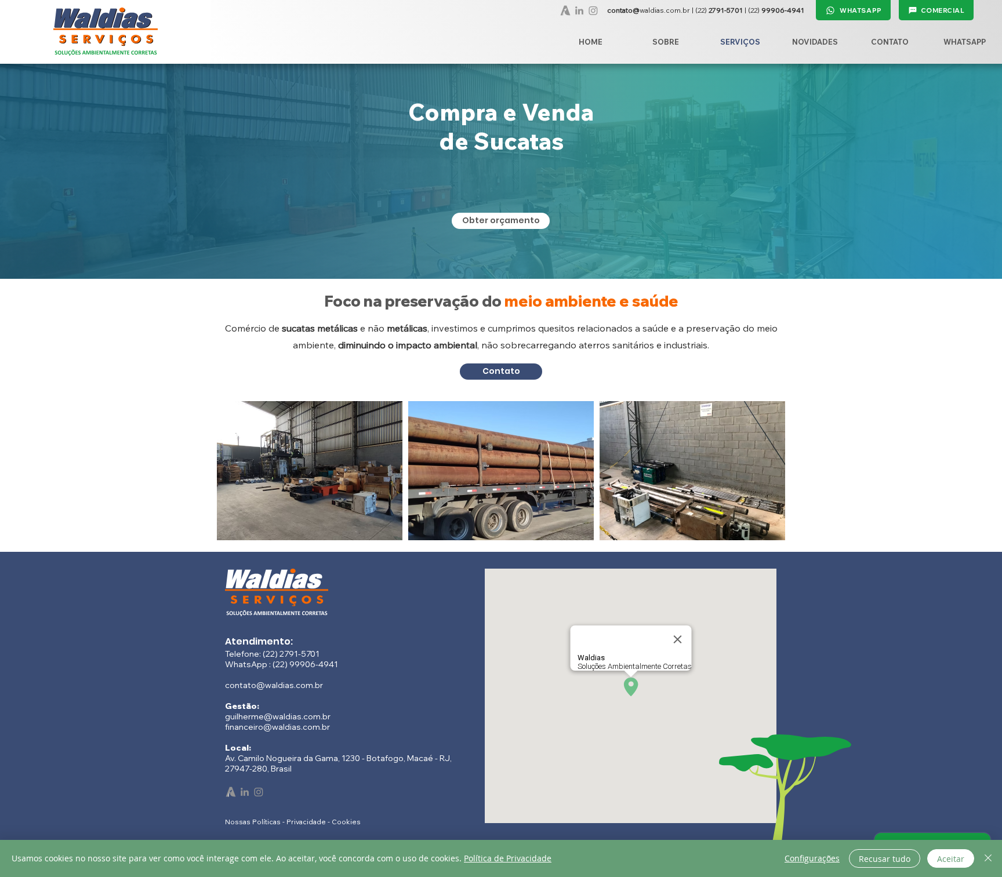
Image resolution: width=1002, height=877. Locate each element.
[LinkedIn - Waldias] (579, 10)
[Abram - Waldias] (565, 10)
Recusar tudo (884, 858)
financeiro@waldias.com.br (277, 727)
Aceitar (950, 858)
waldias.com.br (649, 10)
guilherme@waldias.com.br (278, 716)
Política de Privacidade (507, 858)
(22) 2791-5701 (291, 654)
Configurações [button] (812, 858)
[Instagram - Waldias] (593, 10)
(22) (719, 10)
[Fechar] (988, 858)
